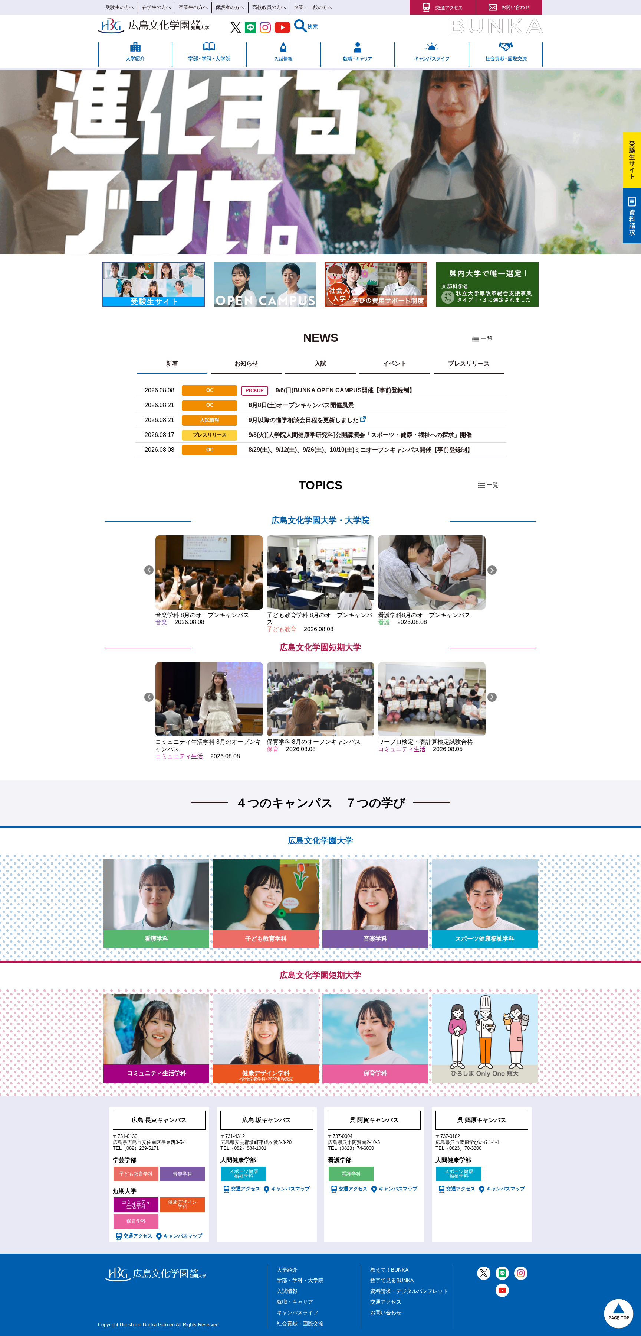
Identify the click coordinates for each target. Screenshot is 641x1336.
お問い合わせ (385, 1313)
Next (492, 570)
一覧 (487, 338)
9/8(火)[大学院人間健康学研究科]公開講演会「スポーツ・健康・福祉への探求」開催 (360, 435)
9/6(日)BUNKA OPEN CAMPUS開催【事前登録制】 (345, 390)
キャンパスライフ (297, 1313)
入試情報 (287, 1291)
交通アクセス (385, 1302)
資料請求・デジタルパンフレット (409, 1291)
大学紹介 (287, 1270)
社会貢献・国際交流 (300, 1323)
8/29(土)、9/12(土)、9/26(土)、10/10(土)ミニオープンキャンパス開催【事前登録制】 (361, 450)
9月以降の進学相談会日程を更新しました (304, 420)
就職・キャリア (295, 1302)
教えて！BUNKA (389, 1270)
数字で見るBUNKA (392, 1280)
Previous (149, 570)
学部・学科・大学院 (300, 1280)
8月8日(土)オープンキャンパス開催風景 (301, 405)
